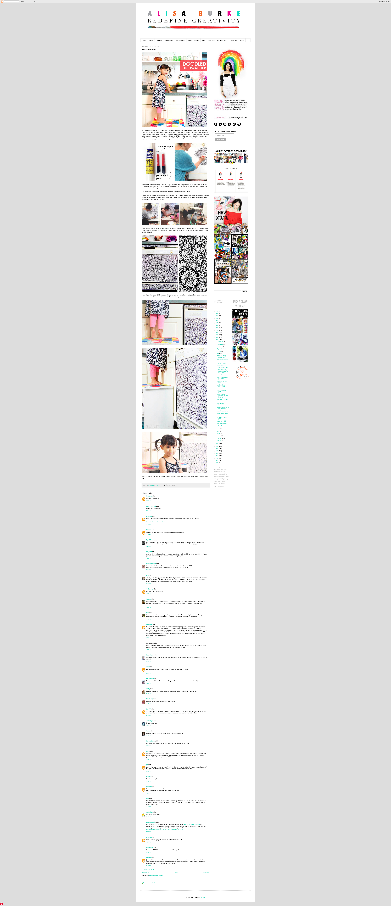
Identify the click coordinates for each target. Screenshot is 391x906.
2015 (217, 337)
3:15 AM (148, 852)
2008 (217, 455)
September (220, 349)
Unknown (149, 496)
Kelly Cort (149, 551)
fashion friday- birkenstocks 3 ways (222, 386)
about (151, 40)
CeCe (147, 751)
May (218, 431)
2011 (217, 448)
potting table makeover (220, 404)
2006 (217, 460)
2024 (217, 316)
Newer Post (145, 873)
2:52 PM (148, 673)
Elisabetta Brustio (151, 563)
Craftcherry (149, 589)
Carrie (148, 731)
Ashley (148, 689)
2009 (217, 453)
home (144, 40)
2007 (217, 458)
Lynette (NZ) (149, 699)
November (220, 344)
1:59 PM (148, 759)
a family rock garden (222, 411)
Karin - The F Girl (151, 506)
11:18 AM (149, 816)
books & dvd (169, 40)
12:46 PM (149, 793)
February (219, 438)
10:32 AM (149, 607)
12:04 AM (149, 500)
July (218, 353)
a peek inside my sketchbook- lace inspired (222, 396)
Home (176, 873)
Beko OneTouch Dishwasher (192, 824)
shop (203, 40)
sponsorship (233, 40)
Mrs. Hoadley (150, 678)
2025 (217, 313)
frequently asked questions (217, 40)
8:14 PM (148, 693)
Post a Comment (149, 869)
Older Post (206, 873)
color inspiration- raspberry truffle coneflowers (222, 371)
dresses (148, 776)
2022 (217, 320)
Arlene (148, 667)
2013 (217, 444)
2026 (217, 311)
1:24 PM (148, 806)
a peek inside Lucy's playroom (222, 378)
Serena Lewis (150, 655)
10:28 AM (149, 593)
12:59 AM (149, 511)
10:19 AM (149, 725)
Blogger (203, 897)
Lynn (147, 798)
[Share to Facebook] (173, 485)
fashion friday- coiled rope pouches (223, 407)
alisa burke (149, 624)
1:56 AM (148, 524)
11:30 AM (149, 619)
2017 (217, 332)
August (219, 351)
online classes (180, 40)
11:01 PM (149, 781)
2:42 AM (148, 546)
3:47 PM (148, 683)
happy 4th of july (221, 421)
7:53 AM (148, 832)
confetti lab (149, 812)
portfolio (159, 40)
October (219, 346)
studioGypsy (149, 721)
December (220, 341)
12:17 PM (149, 745)
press (242, 40)
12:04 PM (149, 637)
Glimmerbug (149, 847)
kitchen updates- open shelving (221, 362)
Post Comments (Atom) (156, 875)
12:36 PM (149, 649)
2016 (217, 335)
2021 (217, 323)
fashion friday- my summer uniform (222, 366)
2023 (217, 318)
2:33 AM (148, 534)
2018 (217, 330)
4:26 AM (148, 558)
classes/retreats (193, 40)
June (218, 429)
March (219, 436)
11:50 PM (149, 703)
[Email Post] (164, 485)
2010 (217, 451)
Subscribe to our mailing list (225, 131)
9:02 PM (148, 771)
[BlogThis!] (169, 485)
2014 (217, 339)
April (218, 433)
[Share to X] (171, 485)
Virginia (148, 599)
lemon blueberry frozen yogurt (221, 356)
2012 (217, 446)
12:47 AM (149, 842)
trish (147, 612)
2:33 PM (148, 661)
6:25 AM (148, 715)
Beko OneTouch (150, 822)
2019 (217, 327)
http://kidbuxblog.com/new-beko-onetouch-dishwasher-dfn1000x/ (164, 829)
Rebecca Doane (150, 741)
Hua (147, 575)
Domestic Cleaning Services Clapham (156, 522)
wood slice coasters (222, 375)
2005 (217, 463)
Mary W (148, 709)
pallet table (220, 426)
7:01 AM (148, 570)
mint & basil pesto (222, 423)
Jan (147, 764)
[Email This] (167, 485)
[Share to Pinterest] (175, 485)
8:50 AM (148, 583)
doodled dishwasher (222, 359)
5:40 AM (148, 865)
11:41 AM (149, 735)
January (219, 440)
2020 (217, 325)
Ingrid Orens (149, 540)
